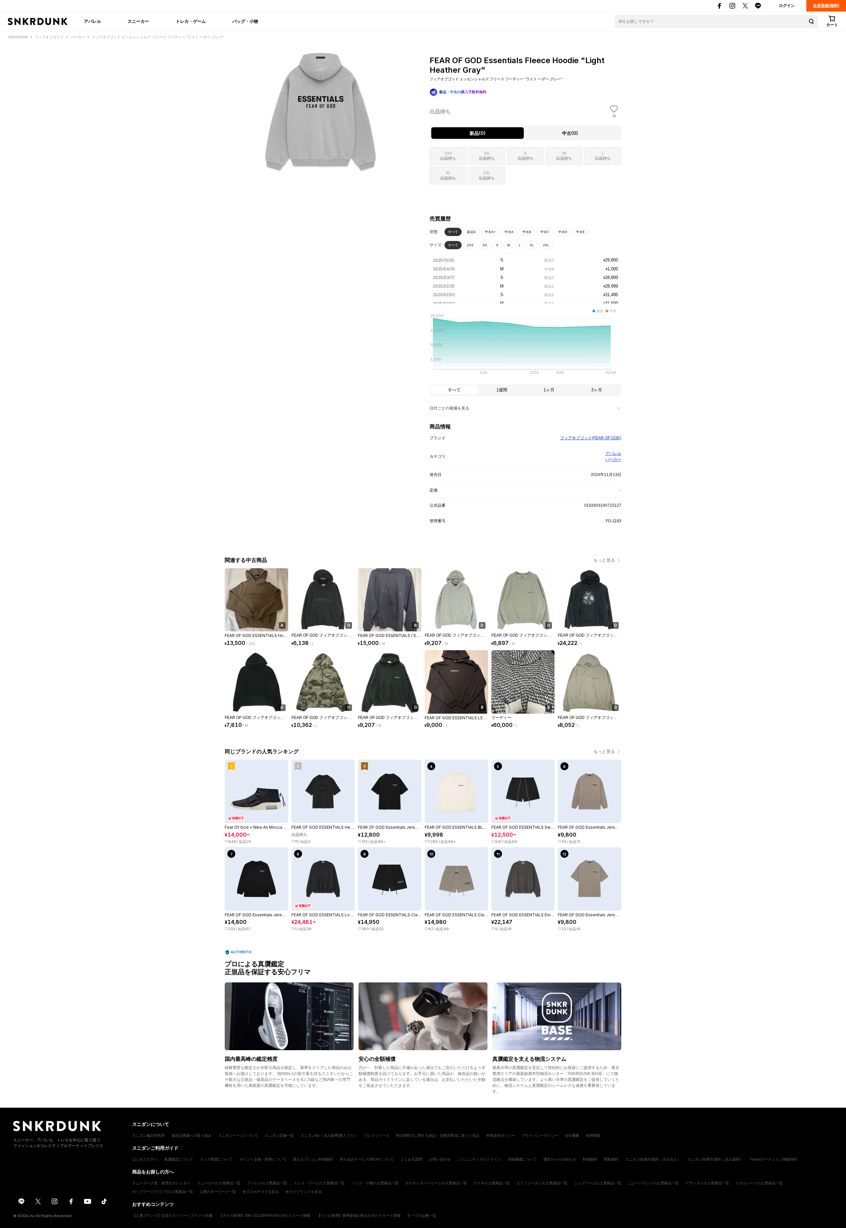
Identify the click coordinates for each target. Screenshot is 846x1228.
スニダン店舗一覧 (279, 1135)
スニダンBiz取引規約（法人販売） (715, 1159)
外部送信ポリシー (500, 1135)
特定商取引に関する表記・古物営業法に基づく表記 (438, 1135)
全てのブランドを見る (304, 1192)
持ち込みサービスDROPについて (367, 1159)
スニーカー (138, 21)
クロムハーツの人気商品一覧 (759, 1183)
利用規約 (590, 1159)
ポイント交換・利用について (263, 1159)
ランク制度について (216, 1159)
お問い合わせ (440, 1159)
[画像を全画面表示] (320, 112)
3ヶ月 (596, 389)
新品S (471, 232)
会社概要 (572, 1135)
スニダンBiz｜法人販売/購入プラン (328, 1135)
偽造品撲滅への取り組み (192, 1135)
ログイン (787, 5)
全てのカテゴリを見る (261, 1192)
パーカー (613, 459)
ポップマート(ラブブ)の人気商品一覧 (162, 1192)
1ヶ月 (549, 389)
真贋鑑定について (178, 1159)
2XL (546, 245)
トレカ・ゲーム (191, 21)
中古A (509, 232)
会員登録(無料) (826, 5)
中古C (544, 232)
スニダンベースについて (238, 1135)
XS (484, 245)
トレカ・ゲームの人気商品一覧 (319, 1183)
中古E (580, 232)
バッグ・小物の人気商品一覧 (375, 1183)
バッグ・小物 (245, 21)
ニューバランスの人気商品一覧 (653, 1183)
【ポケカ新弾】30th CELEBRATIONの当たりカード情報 (264, 1215)
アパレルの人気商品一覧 (267, 1183)
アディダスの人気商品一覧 (707, 1183)
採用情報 (593, 1135)
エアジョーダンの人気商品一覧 (542, 1183)
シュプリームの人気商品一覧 (597, 1183)
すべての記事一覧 (421, 1215)
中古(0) (570, 133)
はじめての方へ (145, 1159)
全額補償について (522, 1159)
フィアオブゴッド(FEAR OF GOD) (590, 438)
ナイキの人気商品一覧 (492, 1183)
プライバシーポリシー (540, 1135)
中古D (562, 232)
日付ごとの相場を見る (449, 408)
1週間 (501, 389)
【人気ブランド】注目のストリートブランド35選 (172, 1215)
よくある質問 (411, 1159)
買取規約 (611, 1159)
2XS (470, 245)
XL (532, 245)
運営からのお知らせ (559, 1159)
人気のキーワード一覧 (218, 1192)
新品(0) (477, 133)
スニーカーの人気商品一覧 (219, 1183)
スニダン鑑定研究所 (148, 1135)
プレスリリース (376, 1135)
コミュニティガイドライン (479, 1159)
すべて (453, 232)
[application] (525, 346)
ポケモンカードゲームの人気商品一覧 (436, 1183)
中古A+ (490, 232)
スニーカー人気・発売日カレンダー (161, 1183)
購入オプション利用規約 (313, 1159)
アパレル (92, 21)
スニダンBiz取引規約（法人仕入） (653, 1159)
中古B (526, 232)
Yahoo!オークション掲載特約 (773, 1159)
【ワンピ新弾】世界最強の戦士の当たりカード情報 (359, 1215)
